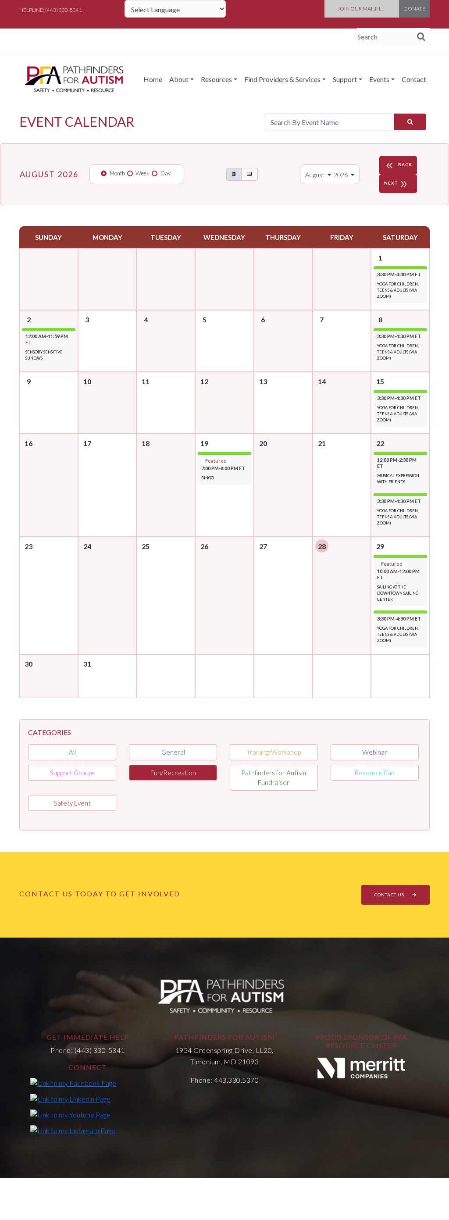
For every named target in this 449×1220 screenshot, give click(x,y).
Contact (414, 79)
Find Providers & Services (282, 79)
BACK (398, 166)
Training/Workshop (273, 752)
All (72, 752)
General (173, 752)
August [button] (315, 174)
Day (165, 173)
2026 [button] (341, 174)
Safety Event (72, 803)
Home (152, 79)
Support (345, 79)
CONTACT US (390, 894)
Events (379, 79)
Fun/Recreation (173, 773)
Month (117, 173)
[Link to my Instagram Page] (72, 1130)
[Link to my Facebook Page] (73, 1082)
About (179, 79)
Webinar (374, 752)
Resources (216, 79)
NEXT (396, 184)
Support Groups (72, 773)
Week (142, 173)
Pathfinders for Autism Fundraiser (273, 778)
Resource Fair (374, 773)
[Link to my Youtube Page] (70, 1114)
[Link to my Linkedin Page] (70, 1098)
